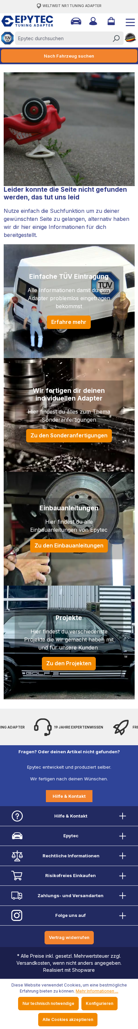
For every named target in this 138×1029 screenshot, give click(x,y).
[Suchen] (116, 38)
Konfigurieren (99, 1003)
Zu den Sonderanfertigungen (69, 435)
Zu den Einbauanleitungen (69, 545)
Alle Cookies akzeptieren (68, 1019)
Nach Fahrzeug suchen (69, 56)
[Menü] (128, 21)
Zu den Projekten (68, 663)
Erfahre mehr (68, 322)
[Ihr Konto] (92, 21)
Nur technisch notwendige (48, 1003)
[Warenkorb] (110, 21)
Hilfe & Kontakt (69, 796)
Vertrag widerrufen (69, 937)
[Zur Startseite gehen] (24, 21)
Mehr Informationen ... (97, 991)
